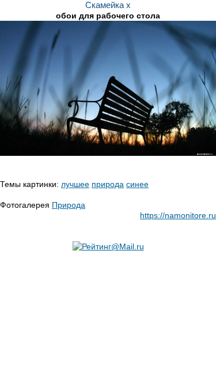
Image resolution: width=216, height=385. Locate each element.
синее (137, 184)
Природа (68, 205)
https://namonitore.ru (178, 215)
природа (108, 184)
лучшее (75, 184)
